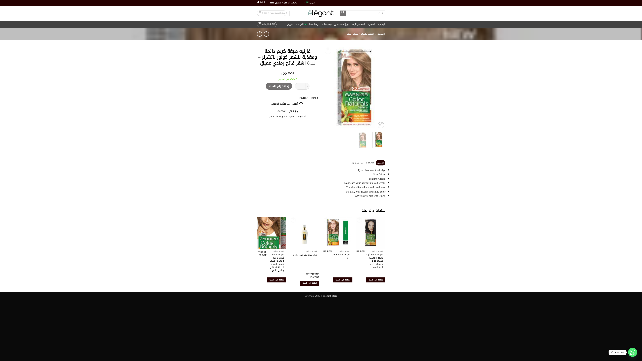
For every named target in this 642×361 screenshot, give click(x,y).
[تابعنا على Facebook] (265, 2)
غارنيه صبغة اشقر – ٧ (341, 256)
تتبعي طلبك (327, 24)
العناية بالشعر (367, 34)
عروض (290, 24)
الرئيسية (381, 24)
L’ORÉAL (304, 98)
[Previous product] (259, 34)
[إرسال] (343, 13)
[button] (283, 3)
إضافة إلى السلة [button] (375, 280)
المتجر (372, 24)
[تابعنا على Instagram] (261, 2)
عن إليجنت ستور (341, 24)
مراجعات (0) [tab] (357, 162)
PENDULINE (312, 274)
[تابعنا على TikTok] (258, 2)
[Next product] (266, 34)
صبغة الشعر (352, 34)
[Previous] (380, 88)
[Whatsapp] (632, 352)
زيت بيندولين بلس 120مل (304, 255)
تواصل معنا (314, 24)
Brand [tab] (370, 162)
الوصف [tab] (380, 162)
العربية (312, 2)
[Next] (327, 88)
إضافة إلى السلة (279, 86)
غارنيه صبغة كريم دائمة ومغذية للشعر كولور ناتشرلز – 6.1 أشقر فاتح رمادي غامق (276, 262)
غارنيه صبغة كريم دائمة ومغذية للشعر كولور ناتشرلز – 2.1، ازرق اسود (374, 261)
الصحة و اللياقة (358, 24)
